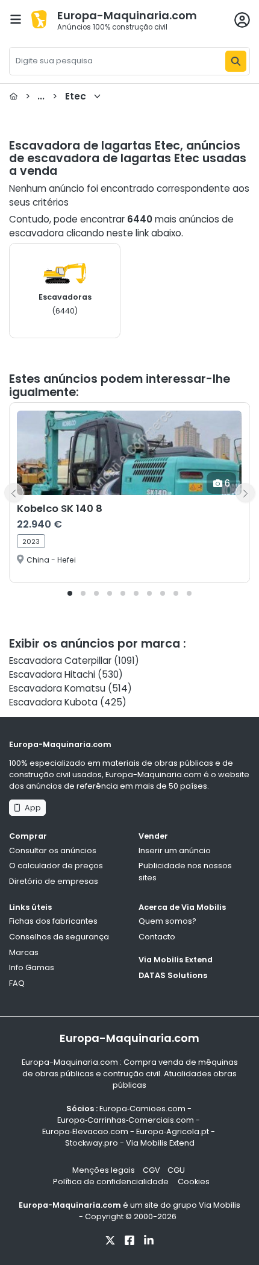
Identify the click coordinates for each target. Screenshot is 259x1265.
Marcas (24, 952)
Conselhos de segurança (59, 937)
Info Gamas (31, 967)
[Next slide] (245, 492)
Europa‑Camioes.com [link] (142, 1108)
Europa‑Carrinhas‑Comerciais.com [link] (125, 1120)
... (55, 96)
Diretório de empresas (53, 881)
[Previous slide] (13, 492)
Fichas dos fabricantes (53, 921)
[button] (69, 593)
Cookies (194, 1181)
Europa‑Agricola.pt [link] (172, 1131)
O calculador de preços (56, 865)
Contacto (157, 937)
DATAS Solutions (173, 975)
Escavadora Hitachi (52, 674)
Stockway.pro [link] (91, 1143)
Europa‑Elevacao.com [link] (85, 1131)
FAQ (17, 983)
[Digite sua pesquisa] (235, 61)
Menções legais (103, 1170)
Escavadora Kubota (53, 702)
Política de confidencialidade (111, 1181)
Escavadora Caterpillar (60, 660)
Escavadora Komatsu (57, 688)
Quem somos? (167, 921)
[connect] (242, 20)
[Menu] (15, 19)
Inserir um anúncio (175, 850)
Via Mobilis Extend (176, 959)
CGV (151, 1170)
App (31, 808)
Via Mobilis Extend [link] (160, 1143)
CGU (176, 1170)
